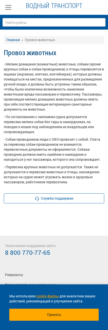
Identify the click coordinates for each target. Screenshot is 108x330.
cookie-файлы (47, 296)
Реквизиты (14, 274)
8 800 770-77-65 (27, 253)
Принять (54, 314)
